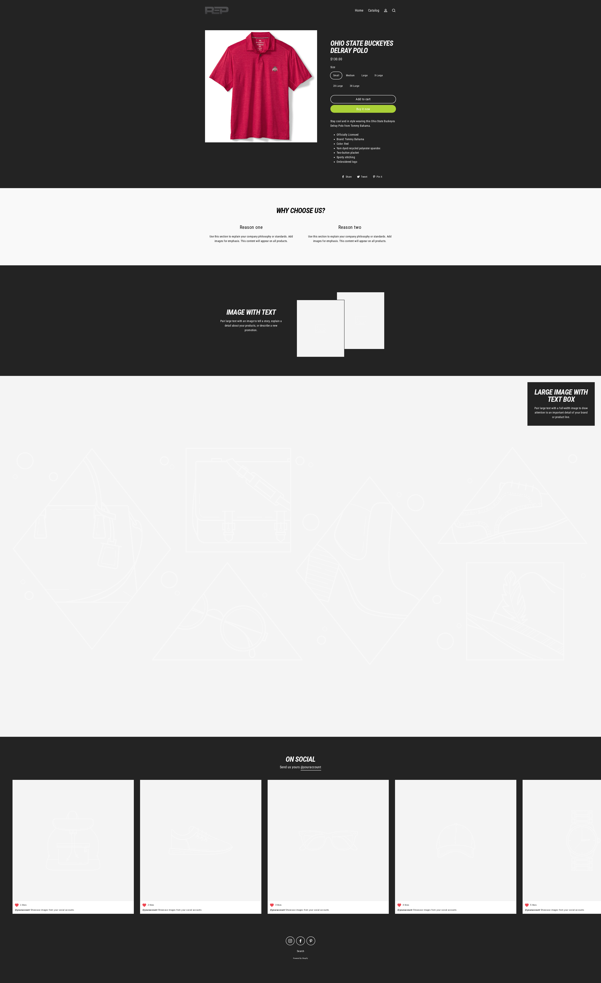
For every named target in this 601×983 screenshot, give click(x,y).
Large (365, 75)
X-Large (379, 75)
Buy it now (363, 109)
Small (336, 75)
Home (359, 10)
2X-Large (338, 85)
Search (300, 951)
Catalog (373, 10)
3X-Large (355, 85)
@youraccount (311, 767)
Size (332, 67)
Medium (350, 75)
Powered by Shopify (300, 958)
